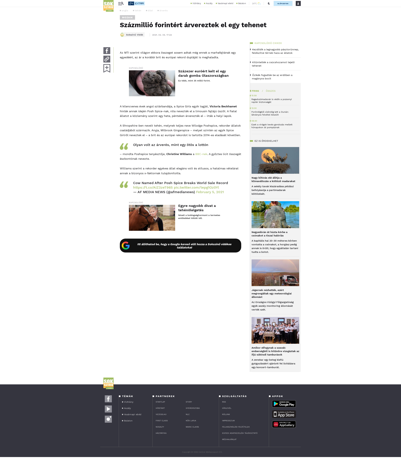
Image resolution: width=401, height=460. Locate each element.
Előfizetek (283, 3)
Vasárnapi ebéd (225, 3)
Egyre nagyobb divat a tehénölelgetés (197, 208)
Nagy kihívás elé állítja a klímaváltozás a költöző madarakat (273, 179)
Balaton (242, 3)
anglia (125, 10)
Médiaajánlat (229, 439)
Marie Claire (192, 427)
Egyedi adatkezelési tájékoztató (240, 433)
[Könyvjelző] (106, 68)
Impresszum (228, 421)
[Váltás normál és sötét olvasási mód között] (269, 3)
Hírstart (160, 408)
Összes (271, 90)
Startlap (160, 402)
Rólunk (226, 414)
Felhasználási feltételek (236, 427)
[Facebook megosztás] (106, 50)
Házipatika (161, 433)
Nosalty (160, 427)
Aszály (209, 3)
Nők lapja (191, 421)
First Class (162, 421)
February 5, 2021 (210, 192)
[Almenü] (121, 3)
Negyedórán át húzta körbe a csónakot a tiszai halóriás (269, 234)
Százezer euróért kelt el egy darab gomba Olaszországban (203, 73)
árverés (163, 10)
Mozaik (127, 17)
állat (150, 10)
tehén (138, 10)
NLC (188, 414)
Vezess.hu (161, 414)
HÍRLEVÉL (226, 408)
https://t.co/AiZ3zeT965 (153, 187)
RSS (224, 402)
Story (189, 402)
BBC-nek (201, 154)
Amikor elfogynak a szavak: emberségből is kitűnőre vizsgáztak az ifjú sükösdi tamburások (275, 351)
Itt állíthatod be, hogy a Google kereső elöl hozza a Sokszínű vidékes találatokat (184, 245)
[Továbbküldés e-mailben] (106, 59)
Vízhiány (197, 3)
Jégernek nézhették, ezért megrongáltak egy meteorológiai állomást (272, 293)
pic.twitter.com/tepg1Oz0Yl (196, 187)
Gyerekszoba (193, 408)
